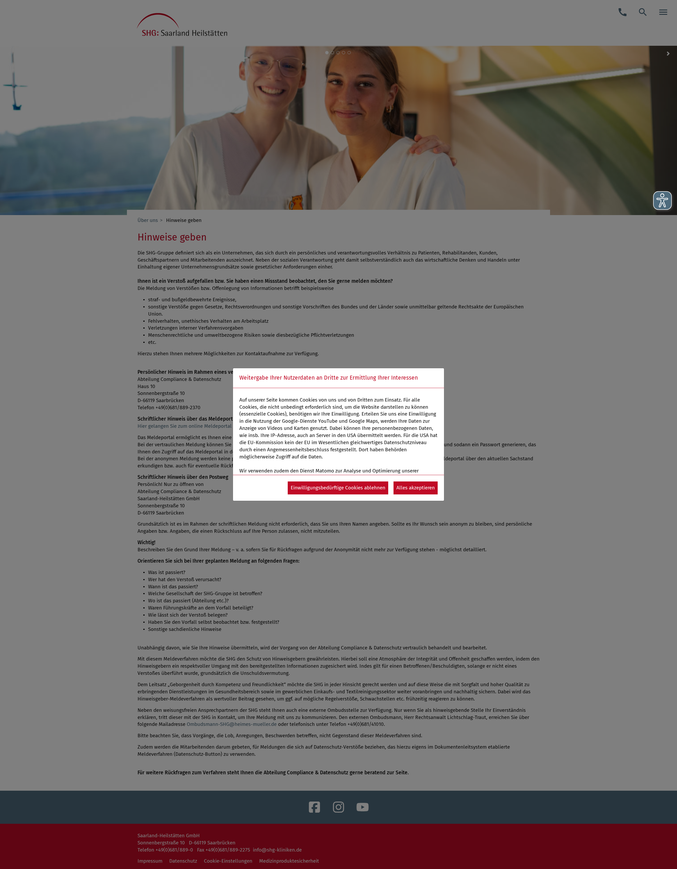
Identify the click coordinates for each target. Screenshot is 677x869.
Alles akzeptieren (415, 488)
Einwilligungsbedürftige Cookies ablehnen (338, 488)
